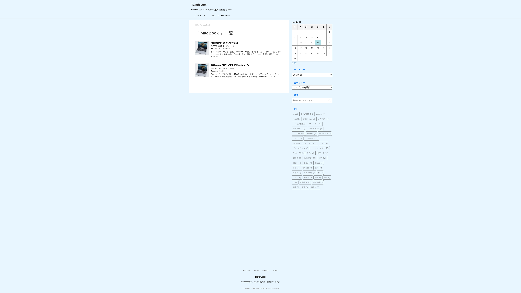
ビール (313, 143)
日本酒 (297, 173)
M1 (220, 49)
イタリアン (323, 119)
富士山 (319, 163)
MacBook (226, 49)
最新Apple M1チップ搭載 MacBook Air (230, 65)
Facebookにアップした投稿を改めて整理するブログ (260, 282)
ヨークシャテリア (319, 148)
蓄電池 (315, 187)
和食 (322, 158)
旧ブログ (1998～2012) (221, 16)
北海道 (297, 158)
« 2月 (294, 63)
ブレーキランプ (300, 148)
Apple (215, 49)
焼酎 (318, 177)
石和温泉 (305, 182)
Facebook (247, 271)
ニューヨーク (311, 138)
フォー (324, 143)
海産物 (308, 177)
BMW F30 (307, 114)
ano (295, 114)
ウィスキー (315, 124)
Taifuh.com (199, 4)
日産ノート (309, 173)
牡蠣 (327, 177)
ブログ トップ (199, 16)
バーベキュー (299, 143)
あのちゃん (309, 119)
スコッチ (298, 134)
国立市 (297, 163)
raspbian (320, 114)
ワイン (310, 153)
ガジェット (230, 46)
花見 (305, 187)
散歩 (318, 168)
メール (275, 271)
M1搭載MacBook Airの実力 (224, 43)
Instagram (265, 271)
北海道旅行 (310, 158)
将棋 (296, 168)
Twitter (256, 271)
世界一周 (322, 153)
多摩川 (308, 163)
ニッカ (297, 138)
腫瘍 (296, 187)
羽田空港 (318, 182)
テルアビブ (325, 134)
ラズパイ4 (298, 153)
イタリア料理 (299, 124)
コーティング (315, 129)
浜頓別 (297, 177)
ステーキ (311, 134)
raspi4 (296, 119)
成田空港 (307, 168)
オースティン (299, 129)
